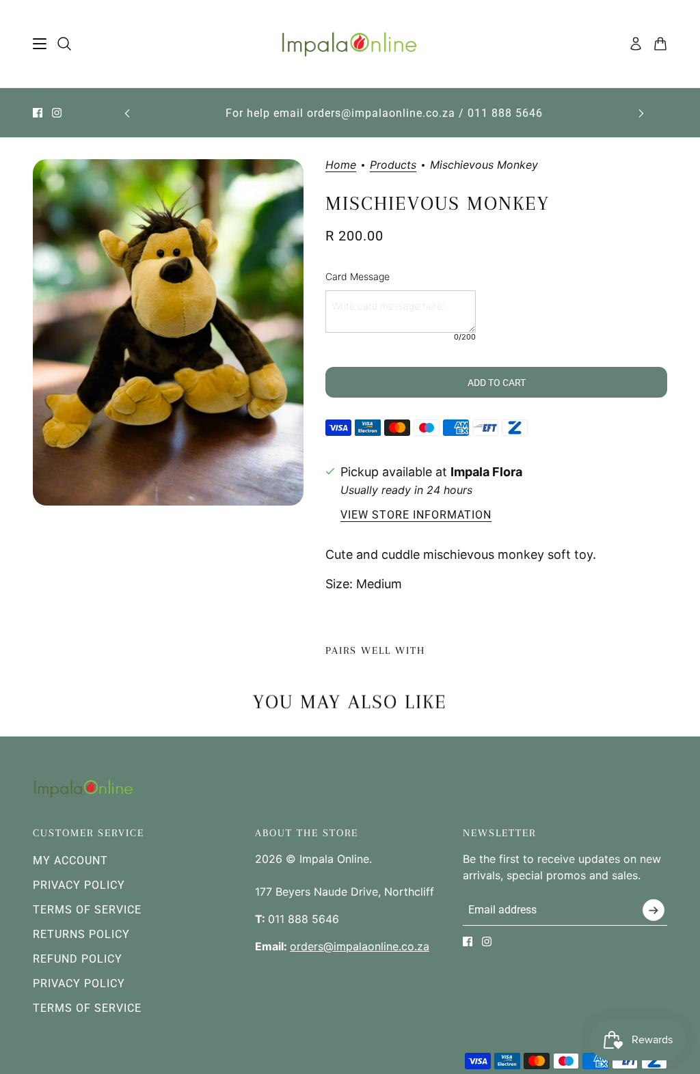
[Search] (64, 44)
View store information (416, 515)
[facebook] (37, 112)
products (393, 165)
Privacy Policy (79, 885)
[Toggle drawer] (39, 43)
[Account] (636, 44)
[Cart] (660, 44)
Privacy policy (79, 983)
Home (340, 165)
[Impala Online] (350, 44)
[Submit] (653, 910)
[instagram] (56, 112)
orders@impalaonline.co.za (359, 946)
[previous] (127, 113)
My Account (70, 860)
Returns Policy (81, 934)
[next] (641, 113)
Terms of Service (87, 909)
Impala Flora (486, 472)
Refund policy (77, 958)
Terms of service (87, 1008)
